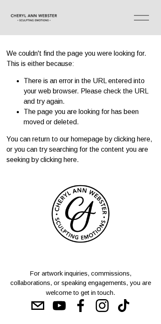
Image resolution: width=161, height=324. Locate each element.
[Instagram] (102, 305)
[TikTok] (124, 305)
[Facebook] (81, 305)
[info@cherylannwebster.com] (38, 305)
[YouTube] (59, 305)
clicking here (132, 139)
